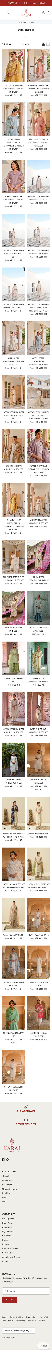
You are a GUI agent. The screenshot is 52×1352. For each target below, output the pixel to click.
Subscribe (26, 687)
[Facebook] (24, 695)
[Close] (45, 655)
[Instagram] (28, 695)
